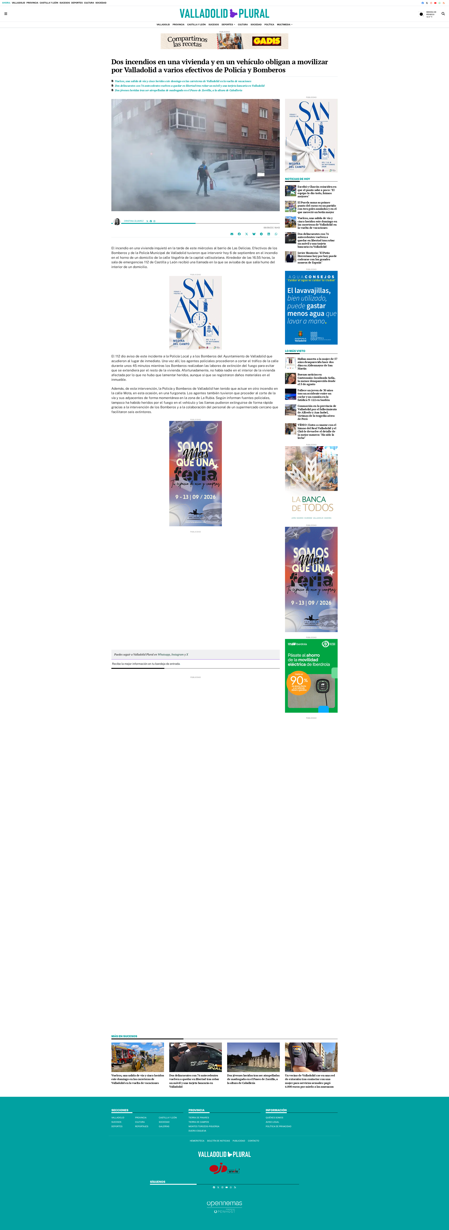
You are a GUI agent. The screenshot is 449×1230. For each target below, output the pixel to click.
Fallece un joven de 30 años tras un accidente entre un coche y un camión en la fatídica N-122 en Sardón (315, 395)
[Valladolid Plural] (224, 14)
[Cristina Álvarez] (116, 221)
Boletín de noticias (218, 1141)
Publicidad (239, 1141)
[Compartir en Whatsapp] (276, 233)
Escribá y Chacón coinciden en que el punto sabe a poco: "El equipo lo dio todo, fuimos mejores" (317, 191)
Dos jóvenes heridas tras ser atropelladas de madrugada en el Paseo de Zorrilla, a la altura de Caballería (178, 90)
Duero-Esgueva (197, 1131)
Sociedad (100, 3)
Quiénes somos (274, 1117)
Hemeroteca (197, 1141)
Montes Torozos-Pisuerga (204, 1126)
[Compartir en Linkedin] (268, 233)
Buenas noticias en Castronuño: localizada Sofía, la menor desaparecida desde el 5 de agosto (316, 379)
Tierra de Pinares (199, 1117)
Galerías (164, 1126)
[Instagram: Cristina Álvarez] (154, 221)
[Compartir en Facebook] (239, 233)
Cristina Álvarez (134, 221)
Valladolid (18, 3)
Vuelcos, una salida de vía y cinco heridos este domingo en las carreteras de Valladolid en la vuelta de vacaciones (183, 81)
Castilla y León (49, 3)
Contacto (253, 1141)
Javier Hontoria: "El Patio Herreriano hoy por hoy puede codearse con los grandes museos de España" (317, 257)
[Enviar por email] (232, 233)
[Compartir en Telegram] (261, 233)
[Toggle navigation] (6, 14)
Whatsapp (164, 654)
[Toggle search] (443, 14)
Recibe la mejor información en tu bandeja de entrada (146, 663)
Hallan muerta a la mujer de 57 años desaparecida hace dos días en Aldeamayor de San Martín (317, 363)
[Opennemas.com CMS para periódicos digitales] (224, 1207)
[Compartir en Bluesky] (254, 233)
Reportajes (141, 1126)
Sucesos (65, 3)
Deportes (77, 3)
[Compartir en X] (246, 233)
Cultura (89, 3)
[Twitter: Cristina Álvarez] (147, 221)
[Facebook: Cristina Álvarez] (151, 221)
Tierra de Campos (199, 1122)
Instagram (177, 654)
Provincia (32, 3)
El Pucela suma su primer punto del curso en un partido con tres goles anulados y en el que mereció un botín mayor (317, 207)
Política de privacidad (278, 1126)
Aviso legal (272, 1122)
